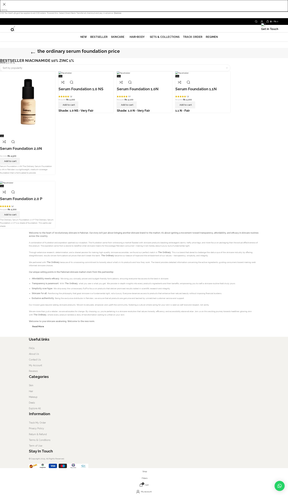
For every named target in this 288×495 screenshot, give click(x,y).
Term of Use (35, 445)
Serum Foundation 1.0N (138, 89)
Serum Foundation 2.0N (21, 148)
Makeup (33, 397)
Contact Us (35, 359)
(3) (71, 96)
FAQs (32, 348)
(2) (129, 96)
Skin (31, 385)
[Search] (256, 21)
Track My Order (37, 422)
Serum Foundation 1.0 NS (81, 89)
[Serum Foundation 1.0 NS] (65, 73)
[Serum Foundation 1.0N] (123, 73)
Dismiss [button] (117, 13)
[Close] (4, 4)
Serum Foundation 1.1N (196, 89)
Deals (32, 402)
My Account (35, 365)
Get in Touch (10, 50)
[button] (280, 486)
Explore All (35, 408)
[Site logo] (13, 28)
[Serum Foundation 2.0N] (27, 103)
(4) (12, 206)
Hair (31, 391)
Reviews (33, 371)
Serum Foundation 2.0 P (21, 199)
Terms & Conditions (39, 440)
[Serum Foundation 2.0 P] (6, 183)
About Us (34, 354)
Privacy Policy (36, 428)
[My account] (262, 21)
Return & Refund (38, 434)
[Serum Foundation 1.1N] (182, 73)
